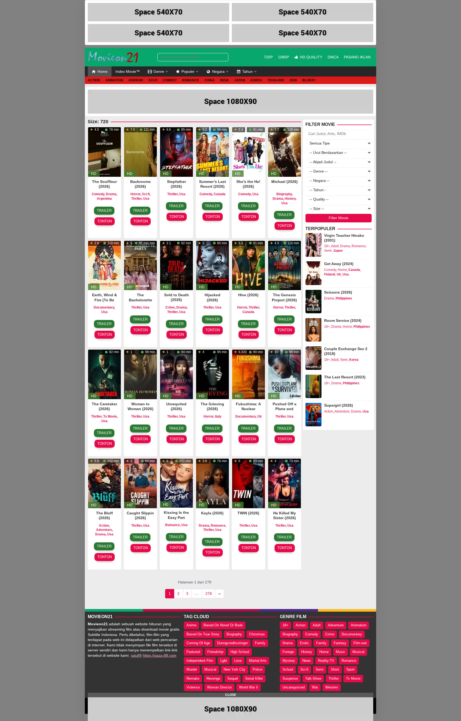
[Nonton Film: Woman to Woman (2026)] (140, 374)
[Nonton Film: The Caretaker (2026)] (104, 374)
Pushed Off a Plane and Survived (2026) (284, 411)
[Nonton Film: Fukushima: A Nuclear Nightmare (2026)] (248, 374)
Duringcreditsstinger (232, 643)
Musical (210, 669)
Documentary (104, 307)
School (288, 669)
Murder (191, 669)
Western (331, 687)
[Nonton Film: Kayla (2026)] (212, 483)
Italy (218, 416)
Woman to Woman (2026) (140, 406)
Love (238, 661)
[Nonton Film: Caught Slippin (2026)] (140, 483)
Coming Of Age (198, 643)
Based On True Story (202, 634)
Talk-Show (313, 678)
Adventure (104, 530)
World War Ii (248, 687)
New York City (234, 669)
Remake (192, 678)
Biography (284, 194)
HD (93, 173)
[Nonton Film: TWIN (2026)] (248, 483)
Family (260, 643)
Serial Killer (254, 678)
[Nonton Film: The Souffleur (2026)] (104, 151)
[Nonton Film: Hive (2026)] (248, 265)
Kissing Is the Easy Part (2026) (176, 517)
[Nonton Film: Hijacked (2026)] (212, 265)
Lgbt (223, 661)
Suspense (290, 678)
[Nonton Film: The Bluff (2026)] (104, 483)
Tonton (104, 221)
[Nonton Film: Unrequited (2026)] (176, 374)
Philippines (344, 298)
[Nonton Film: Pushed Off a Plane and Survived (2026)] (284, 374)
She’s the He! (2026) (248, 184)
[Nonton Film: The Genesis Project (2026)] (284, 265)
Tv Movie (110, 416)
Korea (354, 359)
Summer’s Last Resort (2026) (212, 184)
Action (104, 525)
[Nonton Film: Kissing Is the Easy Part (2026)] (176, 482)
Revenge (213, 678)
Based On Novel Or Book (223, 625)
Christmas (257, 634)
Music (340, 652)
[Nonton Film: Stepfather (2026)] (176, 151)
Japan (338, 251)
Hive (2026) (248, 295)
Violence (193, 687)
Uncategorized (294, 687)
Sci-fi (146, 194)
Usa (146, 199)
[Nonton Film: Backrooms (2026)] (140, 151)
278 (208, 593)
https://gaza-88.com (159, 655)
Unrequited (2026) (176, 406)
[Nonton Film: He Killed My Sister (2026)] (284, 483)
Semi (328, 251)
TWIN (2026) (248, 513)
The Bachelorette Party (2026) (140, 300)
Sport (350, 669)
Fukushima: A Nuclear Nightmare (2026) (248, 411)
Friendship (215, 652)
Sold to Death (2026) (176, 297)
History (290, 199)
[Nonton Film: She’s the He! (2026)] (248, 151)
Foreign (288, 652)
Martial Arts (258, 661)
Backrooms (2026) (140, 184)
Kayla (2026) (212, 513)
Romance (172, 525)
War (315, 687)
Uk (259, 416)
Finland (329, 274)
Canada (219, 194)
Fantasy (340, 643)
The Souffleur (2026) (104, 184)
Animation (358, 625)
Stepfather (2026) (176, 184)
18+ (327, 246)
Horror (135, 194)
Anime (191, 625)
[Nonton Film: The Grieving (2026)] (212, 374)
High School (239, 652)
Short (335, 669)
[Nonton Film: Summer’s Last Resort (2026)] (212, 151)
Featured (193, 652)
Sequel (232, 678)
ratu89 (136, 655)
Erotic (304, 643)
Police (257, 669)
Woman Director (219, 687)
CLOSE (230, 695)
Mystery (289, 661)
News (306, 661)
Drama (111, 194)
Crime (170, 307)
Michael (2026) (284, 181)
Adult (335, 246)
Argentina (104, 199)
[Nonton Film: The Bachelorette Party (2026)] (140, 265)
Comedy (98, 194)
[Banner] (158, 12)
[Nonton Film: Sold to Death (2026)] (176, 265)
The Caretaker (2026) (104, 406)
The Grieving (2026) (212, 406)
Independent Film (199, 661)
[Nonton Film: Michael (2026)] (284, 151)
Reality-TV (326, 661)
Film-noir (360, 643)
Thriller (136, 199)
